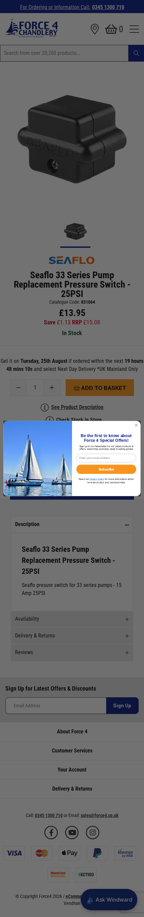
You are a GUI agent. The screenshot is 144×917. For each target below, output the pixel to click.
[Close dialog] (136, 425)
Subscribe (106, 469)
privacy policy (96, 479)
